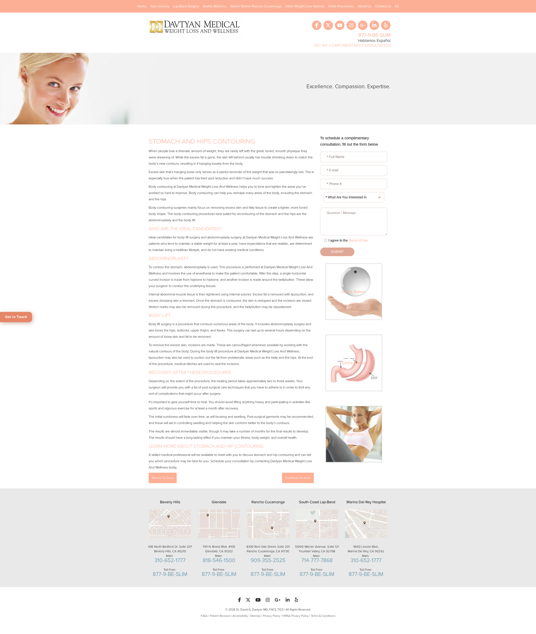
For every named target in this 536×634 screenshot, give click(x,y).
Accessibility (240, 616)
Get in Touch (16, 317)
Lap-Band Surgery (186, 6)
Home (142, 6)
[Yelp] (385, 25)
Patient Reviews (220, 616)
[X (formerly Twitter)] (328, 25)
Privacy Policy (271, 616)
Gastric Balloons (214, 6)
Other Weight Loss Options (304, 6)
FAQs (204, 616)
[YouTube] (339, 25)
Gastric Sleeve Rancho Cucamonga (255, 6)
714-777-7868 (317, 560)
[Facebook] (316, 25)
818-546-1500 (219, 560)
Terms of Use (358, 240)
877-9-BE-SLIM (374, 35)
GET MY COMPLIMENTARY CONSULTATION (352, 45)
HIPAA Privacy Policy (295, 616)
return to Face (163, 478)
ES (397, 6)
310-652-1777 (170, 560)
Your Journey (159, 6)
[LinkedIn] (374, 25)
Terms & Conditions (323, 616)
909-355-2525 (268, 560)
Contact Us (383, 6)
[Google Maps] (362, 25)
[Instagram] (351, 25)
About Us (364, 6)
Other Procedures (341, 6)
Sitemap (255, 616)
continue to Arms (298, 478)
